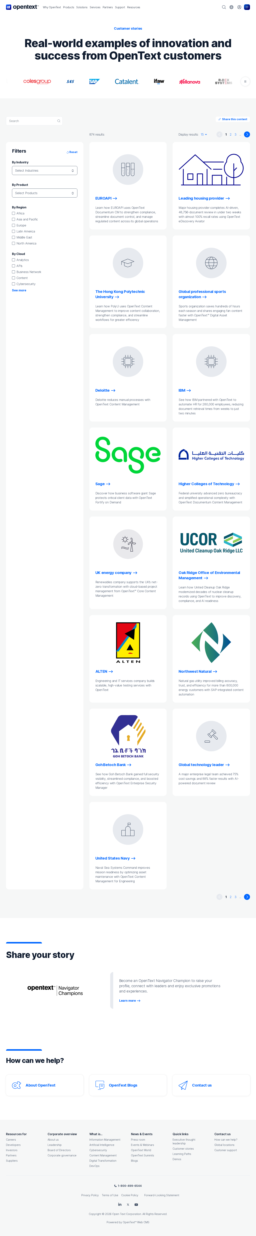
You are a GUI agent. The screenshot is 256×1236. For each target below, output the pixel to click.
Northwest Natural (195, 671)
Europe (21, 225)
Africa (20, 213)
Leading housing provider (201, 198)
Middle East (24, 237)
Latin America (25, 231)
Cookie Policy (129, 1195)
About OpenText (40, 1085)
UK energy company (113, 572)
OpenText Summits (142, 1155)
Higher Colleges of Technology (206, 484)
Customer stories (183, 1148)
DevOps (94, 1165)
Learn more (127, 1000)
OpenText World (141, 1150)
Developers (13, 1144)
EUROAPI (103, 198)
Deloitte (102, 390)
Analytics (22, 260)
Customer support (225, 1150)
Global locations (224, 1144)
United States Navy (112, 858)
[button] (52, 7)
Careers (11, 1139)
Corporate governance (62, 1155)
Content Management (103, 1155)
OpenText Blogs (123, 1085)
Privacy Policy (90, 1195)
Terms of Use (110, 1195)
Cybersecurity (26, 284)
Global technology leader (201, 764)
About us (53, 1139)
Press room (138, 1139)
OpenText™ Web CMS (136, 1222)
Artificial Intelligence (101, 1144)
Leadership (55, 1144)
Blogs (134, 1160)
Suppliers (12, 1160)
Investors (11, 1150)
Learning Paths (182, 1153)
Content (22, 278)
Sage (100, 484)
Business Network (28, 272)
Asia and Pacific (27, 219)
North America (26, 243)
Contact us (202, 1085)
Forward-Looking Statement (161, 1195)
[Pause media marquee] (245, 81)
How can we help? (225, 1139)
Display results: (188, 134)
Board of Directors (59, 1150)
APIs (19, 266)
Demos (177, 1159)
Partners (11, 1155)
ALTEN (101, 671)
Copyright (95, 1214)
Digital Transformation (102, 1160)
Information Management (104, 1139)
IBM (182, 390)
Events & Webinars (142, 1144)
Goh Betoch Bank (110, 764)
